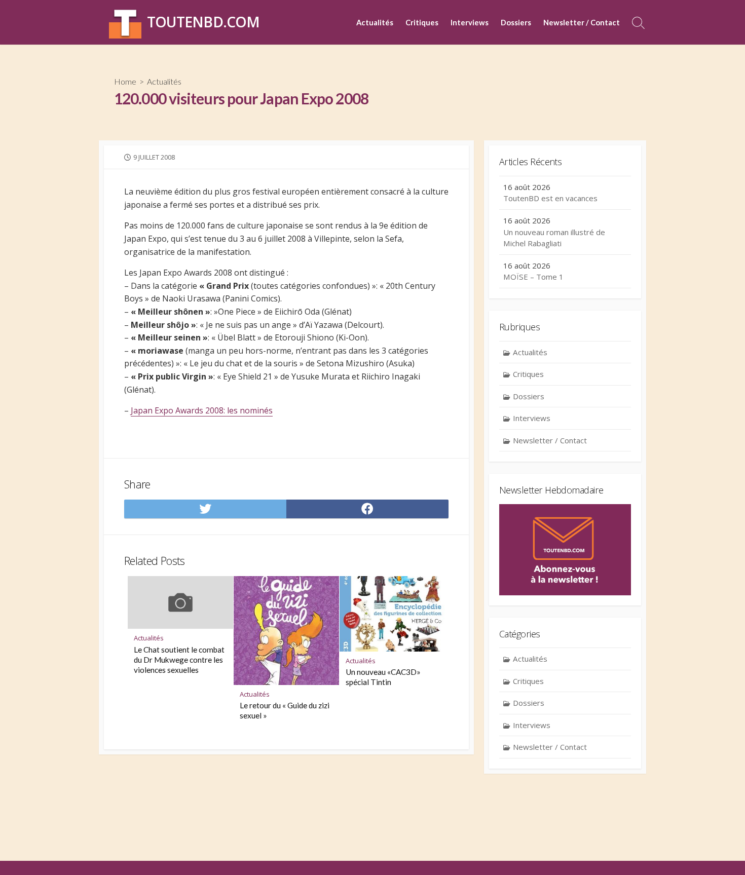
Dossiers (516, 22)
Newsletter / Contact (581, 22)
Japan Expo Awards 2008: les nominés (202, 410)
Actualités (374, 22)
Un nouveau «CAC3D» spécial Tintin (383, 677)
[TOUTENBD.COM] (125, 22)
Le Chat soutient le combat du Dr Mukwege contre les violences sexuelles (179, 659)
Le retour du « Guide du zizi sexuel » (284, 710)
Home (125, 81)
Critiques (421, 22)
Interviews (470, 22)
